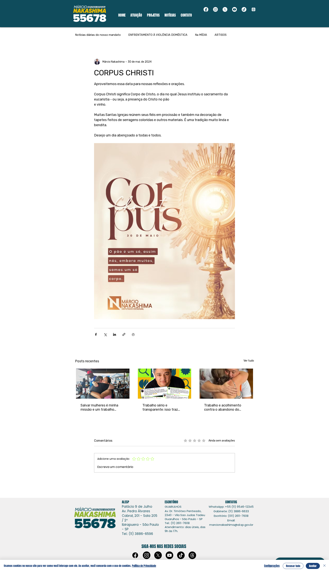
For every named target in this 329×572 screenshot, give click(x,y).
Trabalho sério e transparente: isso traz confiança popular (160, 407)
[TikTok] (244, 9)
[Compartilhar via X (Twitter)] (105, 334)
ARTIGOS (221, 35)
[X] (225, 9)
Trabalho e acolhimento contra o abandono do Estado (222, 407)
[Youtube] (234, 9)
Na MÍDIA (201, 35)
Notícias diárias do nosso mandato (98, 35)
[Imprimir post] (133, 334)
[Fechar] (324, 566)
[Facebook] (206, 9)
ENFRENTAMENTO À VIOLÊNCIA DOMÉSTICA (157, 35)
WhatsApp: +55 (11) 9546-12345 (231, 507)
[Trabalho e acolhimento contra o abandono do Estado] (226, 384)
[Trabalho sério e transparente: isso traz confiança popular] (164, 384)
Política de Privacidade (144, 566)
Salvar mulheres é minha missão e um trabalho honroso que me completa (101, 407)
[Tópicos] (253, 9)
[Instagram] (215, 9)
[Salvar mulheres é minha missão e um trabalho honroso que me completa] (102, 384)
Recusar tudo (293, 566)
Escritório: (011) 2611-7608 (231, 516)
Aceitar (313, 566)
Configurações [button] (272, 566)
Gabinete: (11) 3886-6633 (231, 511)
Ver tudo (249, 360)
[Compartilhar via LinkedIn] (114, 334)
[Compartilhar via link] (124, 334)
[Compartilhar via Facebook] (96, 334)
